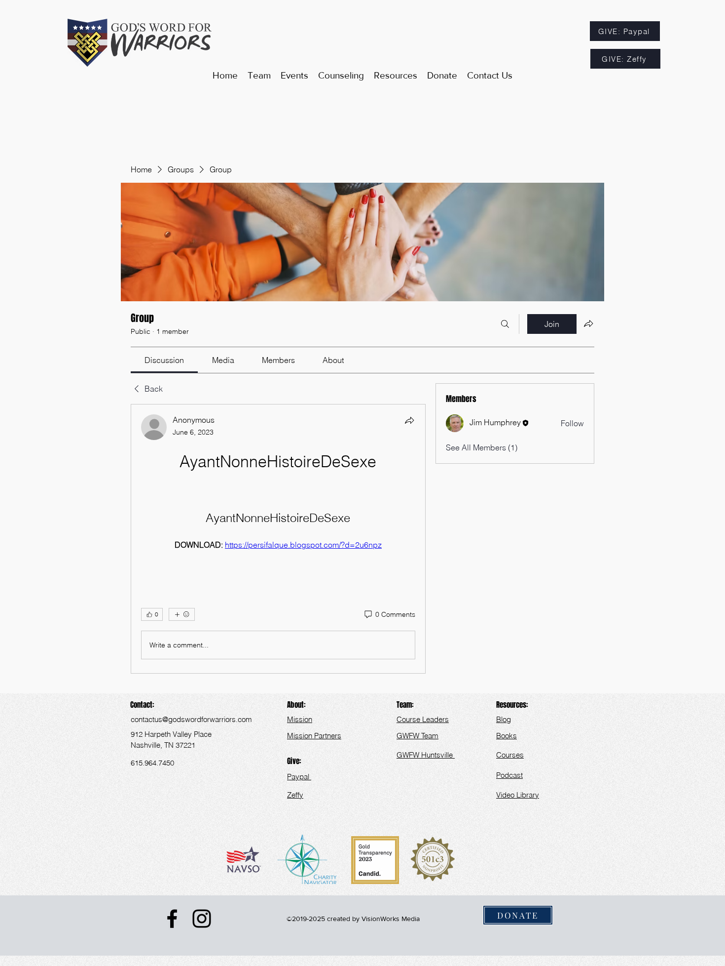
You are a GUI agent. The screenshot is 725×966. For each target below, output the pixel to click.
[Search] (505, 324)
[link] (164, 360)
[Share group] (588, 323)
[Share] (409, 420)
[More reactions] (182, 614)
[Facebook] (172, 918)
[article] (278, 539)
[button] (395, 75)
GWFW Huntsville (426, 755)
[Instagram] (201, 918)
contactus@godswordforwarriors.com (191, 719)
